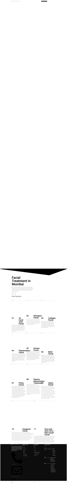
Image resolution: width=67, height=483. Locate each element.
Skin (34, 447)
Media (24, 450)
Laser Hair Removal (37, 452)
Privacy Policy (25, 455)
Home (24, 447)
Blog (23, 452)
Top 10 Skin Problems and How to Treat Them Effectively (54, 452)
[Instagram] (14, 480)
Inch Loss (35, 455)
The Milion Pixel (43, 481)
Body (35, 450)
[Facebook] (12, 480)
